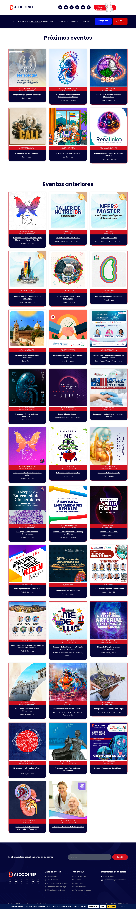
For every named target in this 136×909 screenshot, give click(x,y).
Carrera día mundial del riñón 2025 (68, 709)
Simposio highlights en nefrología (27, 94)
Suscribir (120, 857)
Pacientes (62, 21)
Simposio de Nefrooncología (68, 590)
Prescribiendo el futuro (68, 414)
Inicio (13, 21)
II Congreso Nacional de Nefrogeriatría (68, 827)
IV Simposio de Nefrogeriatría (68, 153)
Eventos (34, 21)
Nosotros (22, 21)
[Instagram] (77, 7)
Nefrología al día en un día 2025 (27, 589)
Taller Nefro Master (109, 238)
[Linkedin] (60, 7)
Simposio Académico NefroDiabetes (108, 768)
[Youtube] (83, 7)
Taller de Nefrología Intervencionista (109, 589)
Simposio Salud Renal (109, 532)
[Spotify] (89, 7)
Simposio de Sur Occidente (109, 473)
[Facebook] (66, 7)
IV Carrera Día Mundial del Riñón (108, 296)
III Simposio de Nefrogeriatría (68, 473)
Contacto (86, 21)
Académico (48, 21)
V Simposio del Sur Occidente (27, 153)
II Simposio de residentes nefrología (109, 709)
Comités (75, 21)
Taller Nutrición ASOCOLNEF (68, 238)
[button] (103, 21)
